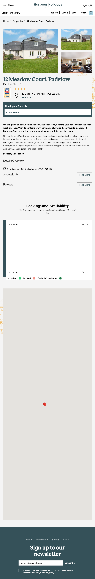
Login (84, 5)
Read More (84, 174)
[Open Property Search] (91, 13)
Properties (18, 21)
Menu (11, 5)
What (83, 12)
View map (27, 97)
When (65, 12)
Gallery (10, 33)
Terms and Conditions (34, 539)
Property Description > (14, 154)
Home (6, 21)
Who (74, 12)
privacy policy (48, 573)
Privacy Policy (53, 539)
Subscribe (70, 563)
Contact (65, 539)
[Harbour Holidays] (48, 5)
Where (54, 12)
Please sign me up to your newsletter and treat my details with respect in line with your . (48, 571)
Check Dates (12, 112)
